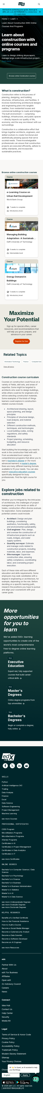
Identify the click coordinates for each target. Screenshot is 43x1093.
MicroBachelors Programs (13, 836)
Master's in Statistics (10, 890)
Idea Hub (6, 1005)
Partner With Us (9, 965)
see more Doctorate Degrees (14, 907)
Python (5, 782)
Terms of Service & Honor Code (16, 1034)
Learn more (21, 14)
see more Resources (10, 947)
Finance (25, 362)
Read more (6, 61)
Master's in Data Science (12, 897)
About (4, 968)
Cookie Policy (8, 1042)
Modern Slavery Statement (14, 1054)
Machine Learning (9, 813)
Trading (5, 789)
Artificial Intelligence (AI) (12, 785)
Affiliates (6, 976)
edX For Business (10, 972)
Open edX (6, 980)
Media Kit (6, 1021)
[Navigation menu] (4, 4)
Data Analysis (7, 792)
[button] (5, 765)
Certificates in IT (8, 854)
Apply (25, 1075)
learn (13, 19)
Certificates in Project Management (16, 847)
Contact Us (7, 1009)
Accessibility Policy (10, 1046)
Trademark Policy (10, 1050)
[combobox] (21, 76)
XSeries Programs (9, 840)
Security (5, 1017)
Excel (4, 799)
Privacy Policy (8, 1038)
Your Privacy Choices (11, 1061)
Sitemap (5, 1057)
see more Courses (9, 819)
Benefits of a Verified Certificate (15, 918)
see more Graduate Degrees (13, 905)
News (4, 991)
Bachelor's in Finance (11, 879)
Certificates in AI (8, 843)
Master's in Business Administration (16, 886)
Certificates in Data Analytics (14, 850)
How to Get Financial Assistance (15, 921)
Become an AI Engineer (12, 942)
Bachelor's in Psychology (12, 876)
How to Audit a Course (11, 925)
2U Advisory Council (11, 984)
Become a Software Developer (15, 939)
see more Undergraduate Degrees (16, 902)
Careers (5, 988)
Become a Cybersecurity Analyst (15, 932)
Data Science (7, 803)
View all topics (9, 367)
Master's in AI (7, 893)
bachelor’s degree (16, 461)
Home (4, 19)
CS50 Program (8, 829)
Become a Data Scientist (12, 935)
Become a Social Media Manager (15, 928)
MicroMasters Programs (12, 833)
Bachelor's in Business (11, 883)
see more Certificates (10, 859)
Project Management (10, 810)
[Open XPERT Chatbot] (36, 1078)
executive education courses (22, 472)
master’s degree (29, 463)
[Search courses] (39, 4)
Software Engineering (11, 806)
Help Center (7, 1013)
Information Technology (12, 362)
